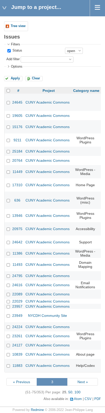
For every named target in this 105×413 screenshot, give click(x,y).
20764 (17, 160)
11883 (17, 366)
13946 (17, 216)
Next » (82, 382)
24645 (17, 102)
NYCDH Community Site (47, 316)
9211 (17, 140)
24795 (17, 276)
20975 (17, 229)
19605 (17, 116)
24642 (17, 242)
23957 (17, 306)
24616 (17, 285)
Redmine (37, 410)
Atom (78, 399)
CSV (88, 399)
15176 (17, 127)
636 (17, 200)
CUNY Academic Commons (47, 102)
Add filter (13, 59)
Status (16, 50)
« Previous (21, 382)
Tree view (18, 26)
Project (49, 91)
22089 (17, 294)
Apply (15, 78)
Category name (86, 91)
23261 (17, 336)
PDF (97, 399)
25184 (17, 151)
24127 (17, 345)
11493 (17, 264)
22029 (17, 301)
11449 (17, 172)
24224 (17, 327)
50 (70, 392)
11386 (17, 253)
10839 (17, 354)
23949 (17, 316)
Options (16, 66)
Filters (15, 44)
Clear (36, 78)
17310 (17, 185)
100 (77, 392)
